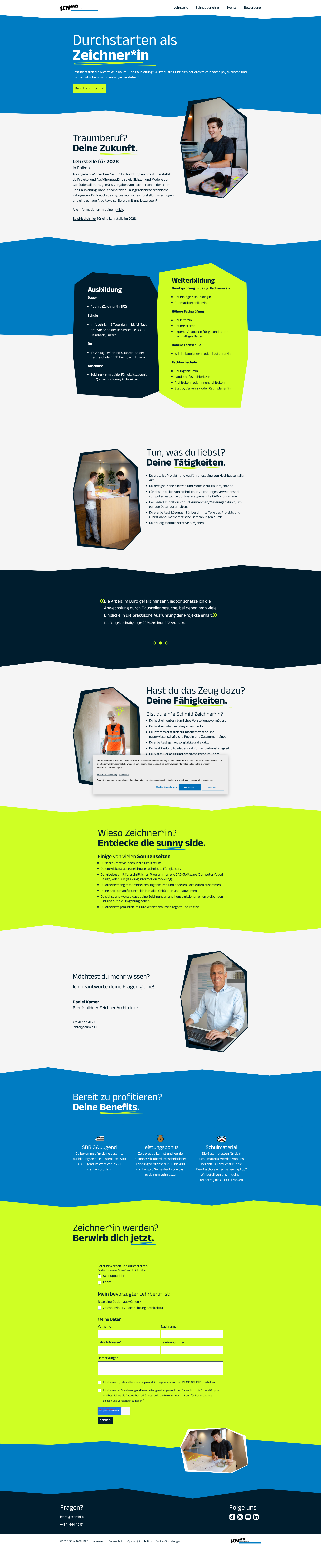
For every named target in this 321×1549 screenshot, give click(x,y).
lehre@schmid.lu (85, 1027)
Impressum (124, 774)
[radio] (160, 1276)
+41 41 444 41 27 (84, 1023)
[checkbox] (160, 1279)
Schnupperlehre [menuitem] (207, 8)
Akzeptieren (189, 787)
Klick (119, 210)
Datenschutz (116, 1541)
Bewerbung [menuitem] (252, 8)
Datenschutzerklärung (107, 774)
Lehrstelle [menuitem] (181, 8)
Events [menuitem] (231, 8)
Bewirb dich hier (84, 219)
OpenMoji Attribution (139, 1541)
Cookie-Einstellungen (166, 787)
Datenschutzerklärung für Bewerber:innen (188, 1395)
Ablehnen (212, 787)
